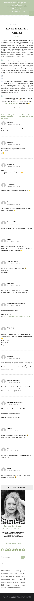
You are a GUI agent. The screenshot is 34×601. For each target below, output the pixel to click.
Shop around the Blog (11, 103)
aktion (12, 570)
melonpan (10, 356)
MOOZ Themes (13, 597)
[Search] (23, 557)
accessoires (5, 571)
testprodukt (17, 585)
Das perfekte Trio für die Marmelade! (8, 116)
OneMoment (11, 184)
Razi (8, 202)
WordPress (27, 597)
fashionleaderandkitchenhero (16, 303)
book (23, 571)
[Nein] (32, 7)
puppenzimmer (20, 24)
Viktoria (9, 428)
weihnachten (16, 587)
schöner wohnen (6, 582)
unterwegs (3, 587)
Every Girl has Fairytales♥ (15, 402)
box (7, 573)
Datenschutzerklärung (17, 11)
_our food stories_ (13, 261)
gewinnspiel (16, 576)
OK (13, 8)
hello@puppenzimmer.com (13, 543)
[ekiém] (9, 468)
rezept (17, 36)
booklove (3, 573)
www (22, 587)
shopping (15, 582)
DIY (23, 573)
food (10, 576)
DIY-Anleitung (4, 576)
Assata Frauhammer (13, 380)
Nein (20, 8)
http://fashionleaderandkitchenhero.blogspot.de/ (17, 316)
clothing (12, 573)
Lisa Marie (10, 164)
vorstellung (10, 587)
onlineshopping (5, 579)
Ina (8, 448)
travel (23, 585)
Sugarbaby (10, 327)
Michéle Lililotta (12, 222)
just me (23, 576)
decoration (18, 573)
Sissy (9, 239)
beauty (18, 570)
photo (13, 579)
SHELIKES (10, 283)
